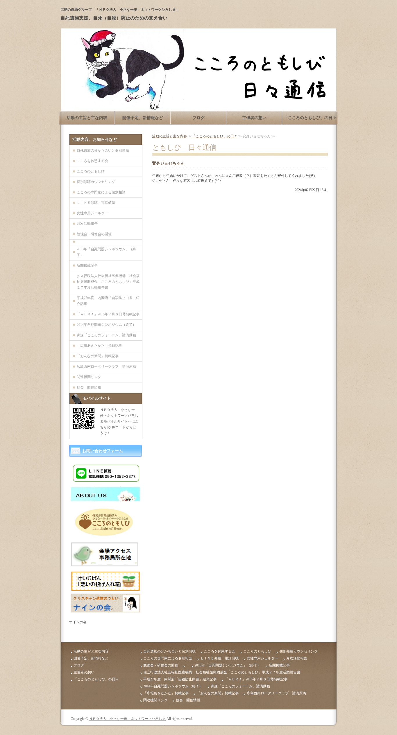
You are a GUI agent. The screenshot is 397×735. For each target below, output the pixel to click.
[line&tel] (105, 481)
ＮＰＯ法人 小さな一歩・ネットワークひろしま (127, 719)
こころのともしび (91, 171)
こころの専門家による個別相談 (101, 192)
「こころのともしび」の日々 (310, 118)
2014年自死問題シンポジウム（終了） (106, 325)
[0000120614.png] (105, 588)
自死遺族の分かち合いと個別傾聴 (103, 150)
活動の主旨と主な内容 (87, 118)
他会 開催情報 (89, 387)
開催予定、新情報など (142, 118)
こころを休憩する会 (92, 161)
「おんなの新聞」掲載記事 (98, 356)
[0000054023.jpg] (105, 500)
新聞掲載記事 (87, 265)
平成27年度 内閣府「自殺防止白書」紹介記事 (108, 301)
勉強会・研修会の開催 (94, 234)
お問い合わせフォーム (102, 451)
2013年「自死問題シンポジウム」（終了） (106, 252)
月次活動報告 (87, 224)
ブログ (198, 118)
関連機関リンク (89, 377)
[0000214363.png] (105, 610)
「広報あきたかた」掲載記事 (99, 346)
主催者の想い (254, 118)
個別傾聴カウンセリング (96, 182)
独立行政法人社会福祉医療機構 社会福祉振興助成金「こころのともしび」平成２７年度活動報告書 (108, 282)
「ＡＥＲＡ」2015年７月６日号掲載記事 (108, 314)
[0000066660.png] (105, 565)
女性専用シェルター (92, 213)
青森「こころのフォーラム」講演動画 (106, 335)
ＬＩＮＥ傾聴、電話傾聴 (96, 203)
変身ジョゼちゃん (168, 163)
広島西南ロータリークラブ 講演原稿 (106, 366)
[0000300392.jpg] (105, 535)
